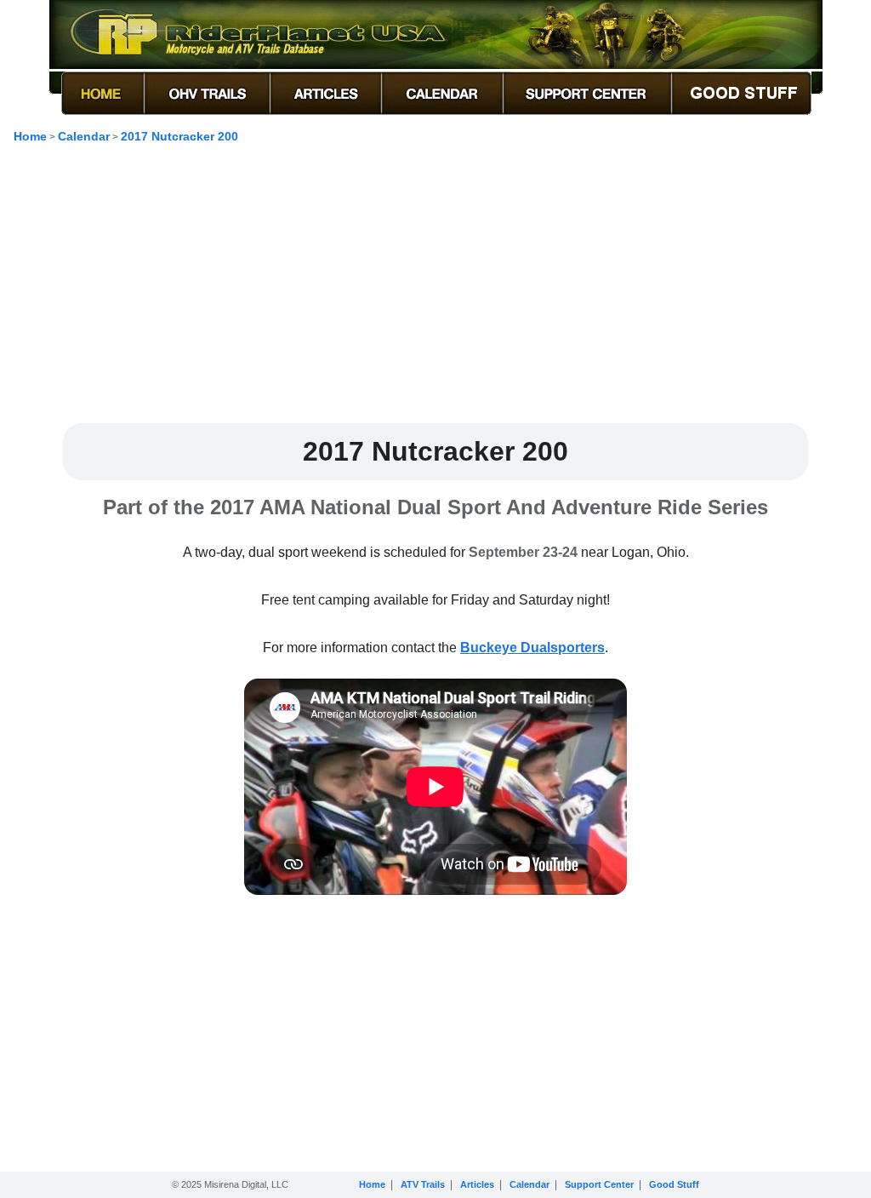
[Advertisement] (435, 290)
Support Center (599, 1184)
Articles (477, 1184)
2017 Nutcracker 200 (179, 136)
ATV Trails (423, 1184)
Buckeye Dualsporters (532, 647)
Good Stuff (674, 1184)
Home (30, 136)
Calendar (84, 136)
